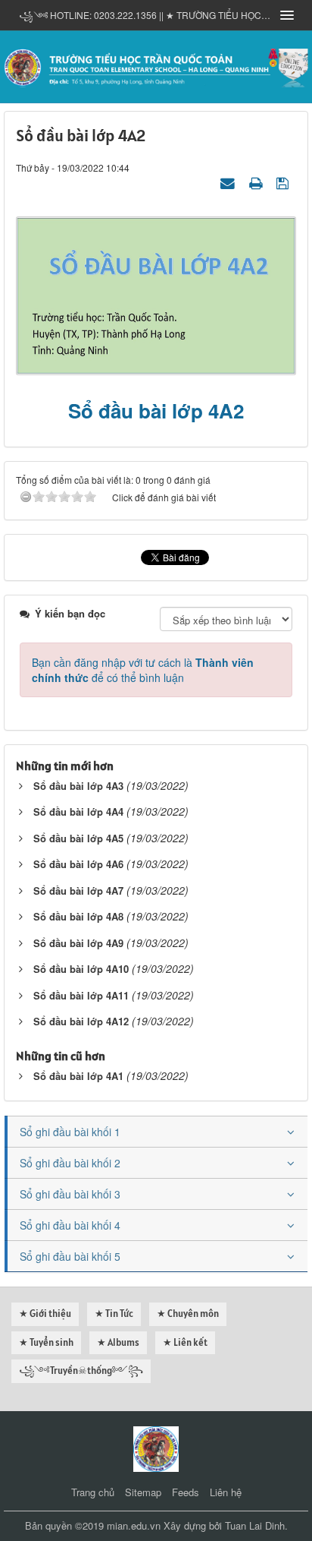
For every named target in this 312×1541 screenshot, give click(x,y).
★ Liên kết (185, 1342)
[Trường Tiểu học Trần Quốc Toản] (156, 1446)
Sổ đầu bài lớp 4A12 (81, 1021)
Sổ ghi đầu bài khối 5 (70, 1256)
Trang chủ (92, 1492)
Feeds (185, 1492)
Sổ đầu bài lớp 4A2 (156, 410)
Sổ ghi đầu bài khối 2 (70, 1162)
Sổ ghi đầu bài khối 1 (70, 1131)
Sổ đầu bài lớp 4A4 (78, 811)
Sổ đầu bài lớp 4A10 (81, 969)
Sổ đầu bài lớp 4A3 (78, 785)
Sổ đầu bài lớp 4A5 (78, 838)
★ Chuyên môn (188, 1313)
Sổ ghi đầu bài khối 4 (70, 1225)
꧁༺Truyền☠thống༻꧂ (81, 1370)
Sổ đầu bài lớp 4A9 (78, 943)
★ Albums (118, 1342)
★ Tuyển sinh (46, 1342)
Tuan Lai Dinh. (256, 1525)
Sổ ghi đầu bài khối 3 (70, 1194)
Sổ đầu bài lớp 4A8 (78, 916)
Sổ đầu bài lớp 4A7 (78, 890)
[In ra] (257, 182)
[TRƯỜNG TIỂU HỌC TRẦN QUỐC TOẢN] (156, 65)
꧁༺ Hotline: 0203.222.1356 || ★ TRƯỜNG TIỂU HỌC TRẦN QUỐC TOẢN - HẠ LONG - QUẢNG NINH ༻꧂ (144, 14)
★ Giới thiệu (45, 1313)
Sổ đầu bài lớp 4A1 (78, 1076)
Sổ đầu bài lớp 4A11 (81, 995)
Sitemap (143, 1492)
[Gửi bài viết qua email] (229, 182)
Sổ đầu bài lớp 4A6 (78, 864)
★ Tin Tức (114, 1313)
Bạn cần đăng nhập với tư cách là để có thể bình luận (143, 670)
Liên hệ (226, 1492)
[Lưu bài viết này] (284, 182)
